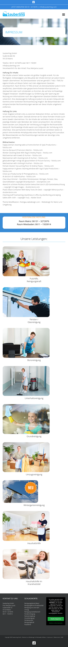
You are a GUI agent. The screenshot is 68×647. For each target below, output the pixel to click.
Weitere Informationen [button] (56, 623)
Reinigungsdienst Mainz (31, 603)
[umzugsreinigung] (26, 443)
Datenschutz (57, 637)
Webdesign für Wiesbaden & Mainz (37, 637)
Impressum (50, 637)
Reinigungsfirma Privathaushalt (33, 605)
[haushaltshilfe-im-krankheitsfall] (26, 550)
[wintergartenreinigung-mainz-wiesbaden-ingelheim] (20, 481)
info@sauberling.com (48, 7)
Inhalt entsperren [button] (56, 619)
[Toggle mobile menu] (63, 14)
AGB (62, 637)
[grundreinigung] (26, 405)
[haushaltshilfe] (26, 512)
